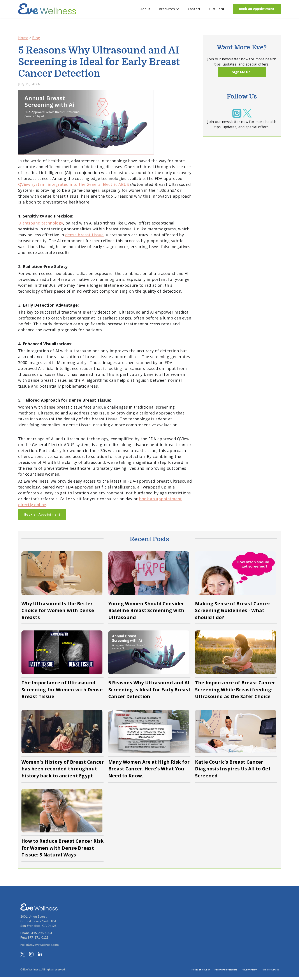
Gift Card (216, 9)
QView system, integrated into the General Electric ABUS (73, 184)
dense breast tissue (84, 234)
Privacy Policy (249, 970)
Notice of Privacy (201, 970)
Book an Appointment (256, 9)
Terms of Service (270, 970)
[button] (169, 9)
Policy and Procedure (226, 970)
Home (23, 37)
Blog (36, 37)
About (145, 9)
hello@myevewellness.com (39, 944)
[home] (47, 8)
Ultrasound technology (40, 223)
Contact (194, 9)
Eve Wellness (31, 969)
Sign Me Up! (241, 72)
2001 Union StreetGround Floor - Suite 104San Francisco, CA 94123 (38, 921)
